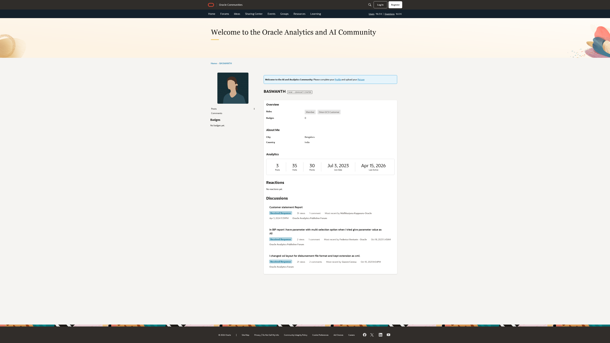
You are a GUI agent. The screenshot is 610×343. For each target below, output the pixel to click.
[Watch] (388, 335)
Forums (224, 13)
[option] (310, 112)
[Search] (369, 5)
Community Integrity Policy (295, 335)
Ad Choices (338, 335)
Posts (233, 108)
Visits (294, 170)
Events (271, 13)
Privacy (257, 335)
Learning (315, 13)
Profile (338, 79)
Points (312, 170)
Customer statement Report (286, 207)
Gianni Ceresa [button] (349, 261)
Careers (351, 335)
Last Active (373, 170)
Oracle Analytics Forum (281, 266)
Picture (361, 79)
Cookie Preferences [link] (320, 335)
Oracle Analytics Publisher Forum (309, 218)
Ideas (237, 13)
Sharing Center (254, 13)
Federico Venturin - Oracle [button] (353, 239)
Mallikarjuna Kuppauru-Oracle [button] (356, 213)
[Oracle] (364, 335)
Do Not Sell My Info (270, 335)
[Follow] (372, 335)
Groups (284, 13)
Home (211, 13)
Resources (299, 13)
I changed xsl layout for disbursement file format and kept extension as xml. (314, 255)
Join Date (338, 170)
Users (371, 13)
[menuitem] (380, 4)
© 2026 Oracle (224, 335)
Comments (216, 113)
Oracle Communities (230, 4)
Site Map (245, 335)
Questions (390, 13)
